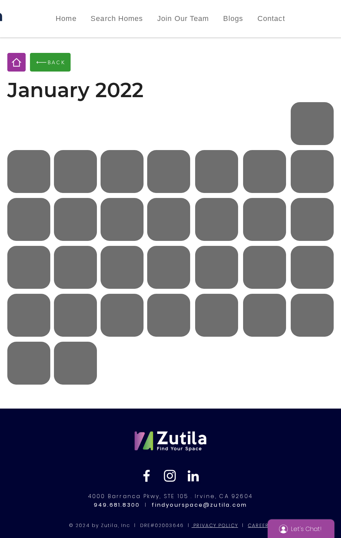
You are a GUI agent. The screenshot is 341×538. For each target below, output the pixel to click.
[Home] (16, 62)
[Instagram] (170, 476)
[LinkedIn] (193, 476)
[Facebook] (147, 476)
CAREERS (260, 525)
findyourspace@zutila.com (198, 505)
